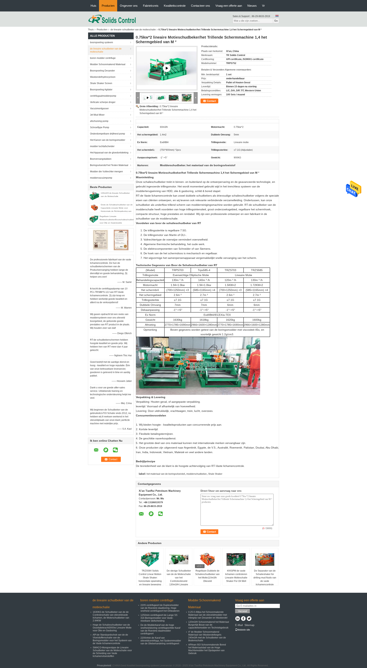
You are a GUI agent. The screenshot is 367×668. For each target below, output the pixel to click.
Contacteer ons (200, 5)
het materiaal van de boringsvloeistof (166, 474)
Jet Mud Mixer (97, 114)
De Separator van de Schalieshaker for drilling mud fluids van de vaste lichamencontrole (264, 577)
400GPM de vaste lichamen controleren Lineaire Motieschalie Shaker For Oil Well (236, 575)
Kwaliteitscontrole (175, 5)
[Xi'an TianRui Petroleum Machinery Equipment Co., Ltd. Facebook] (243, 619)
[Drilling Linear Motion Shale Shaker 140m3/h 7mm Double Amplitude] (166, 68)
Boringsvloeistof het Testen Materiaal (109, 165)
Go (276, 20)
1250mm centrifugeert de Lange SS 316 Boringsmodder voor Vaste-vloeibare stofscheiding (158, 618)
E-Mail (239, 625)
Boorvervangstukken (100, 159)
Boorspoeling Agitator (101, 89)
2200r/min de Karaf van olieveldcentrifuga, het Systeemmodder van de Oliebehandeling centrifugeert (160, 640)
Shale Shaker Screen (101, 83)
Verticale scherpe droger (102, 102)
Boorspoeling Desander (102, 70)
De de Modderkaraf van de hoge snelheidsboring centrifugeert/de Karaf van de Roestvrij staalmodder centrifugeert (160, 629)
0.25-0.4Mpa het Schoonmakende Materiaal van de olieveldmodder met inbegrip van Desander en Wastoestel (207, 615)
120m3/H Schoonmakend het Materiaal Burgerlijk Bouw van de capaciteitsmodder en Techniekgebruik (208, 625)
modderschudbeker (196, 474)
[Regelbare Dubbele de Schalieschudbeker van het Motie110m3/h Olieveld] (207, 559)
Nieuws (252, 5)
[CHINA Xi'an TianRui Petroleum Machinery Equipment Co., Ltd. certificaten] (100, 240)
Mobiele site (243, 629)
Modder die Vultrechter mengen (106, 171)
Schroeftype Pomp (99, 127)
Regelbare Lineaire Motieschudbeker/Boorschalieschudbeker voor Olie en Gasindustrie (118, 219)
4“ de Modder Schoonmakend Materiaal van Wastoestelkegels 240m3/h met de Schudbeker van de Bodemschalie (207, 636)
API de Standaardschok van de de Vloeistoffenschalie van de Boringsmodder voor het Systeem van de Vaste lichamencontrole (112, 639)
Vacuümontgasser (99, 108)
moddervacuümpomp (101, 178)
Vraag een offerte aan (228, 5)
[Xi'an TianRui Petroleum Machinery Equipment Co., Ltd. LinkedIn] (237, 619)
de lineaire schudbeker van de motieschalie (133, 29)
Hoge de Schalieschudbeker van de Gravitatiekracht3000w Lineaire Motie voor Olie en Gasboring (112, 627)
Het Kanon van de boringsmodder (107, 140)
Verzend (242, 611)
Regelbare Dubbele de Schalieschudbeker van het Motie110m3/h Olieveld (207, 575)
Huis (93, 5)
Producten (108, 5)
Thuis (91, 29)
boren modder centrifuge (103, 58)
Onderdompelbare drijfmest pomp (107, 133)
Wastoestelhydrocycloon (102, 77)
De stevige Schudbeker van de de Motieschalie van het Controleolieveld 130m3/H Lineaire (179, 577)
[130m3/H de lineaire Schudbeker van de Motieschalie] (94, 195)
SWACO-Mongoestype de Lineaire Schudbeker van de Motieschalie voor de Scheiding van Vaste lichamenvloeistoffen (112, 651)
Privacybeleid (104, 665)
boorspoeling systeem (101, 42)
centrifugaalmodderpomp (103, 96)
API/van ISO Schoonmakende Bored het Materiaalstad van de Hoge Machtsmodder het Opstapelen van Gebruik (207, 649)
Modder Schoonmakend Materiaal (107, 64)
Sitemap (249, 625)
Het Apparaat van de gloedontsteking (109, 152)
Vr (263, 5)
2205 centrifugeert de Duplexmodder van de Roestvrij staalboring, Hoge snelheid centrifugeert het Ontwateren (159, 608)
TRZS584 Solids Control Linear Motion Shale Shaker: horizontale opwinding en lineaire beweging (150, 577)
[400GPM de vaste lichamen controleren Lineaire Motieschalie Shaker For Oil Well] (236, 559)
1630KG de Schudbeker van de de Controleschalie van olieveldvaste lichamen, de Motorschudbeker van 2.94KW (111, 616)
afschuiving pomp (99, 121)
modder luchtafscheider (102, 146)
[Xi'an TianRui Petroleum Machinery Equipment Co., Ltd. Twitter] (249, 619)
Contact (211, 101)
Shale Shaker (215, 474)
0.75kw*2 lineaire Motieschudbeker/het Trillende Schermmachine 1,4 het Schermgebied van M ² (168, 110)
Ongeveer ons (129, 5)
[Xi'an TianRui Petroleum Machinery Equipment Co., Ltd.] (112, 19)
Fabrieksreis (150, 5)
